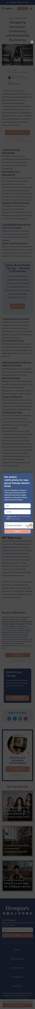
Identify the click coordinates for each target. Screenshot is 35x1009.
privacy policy (14, 519)
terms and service (22, 516)
